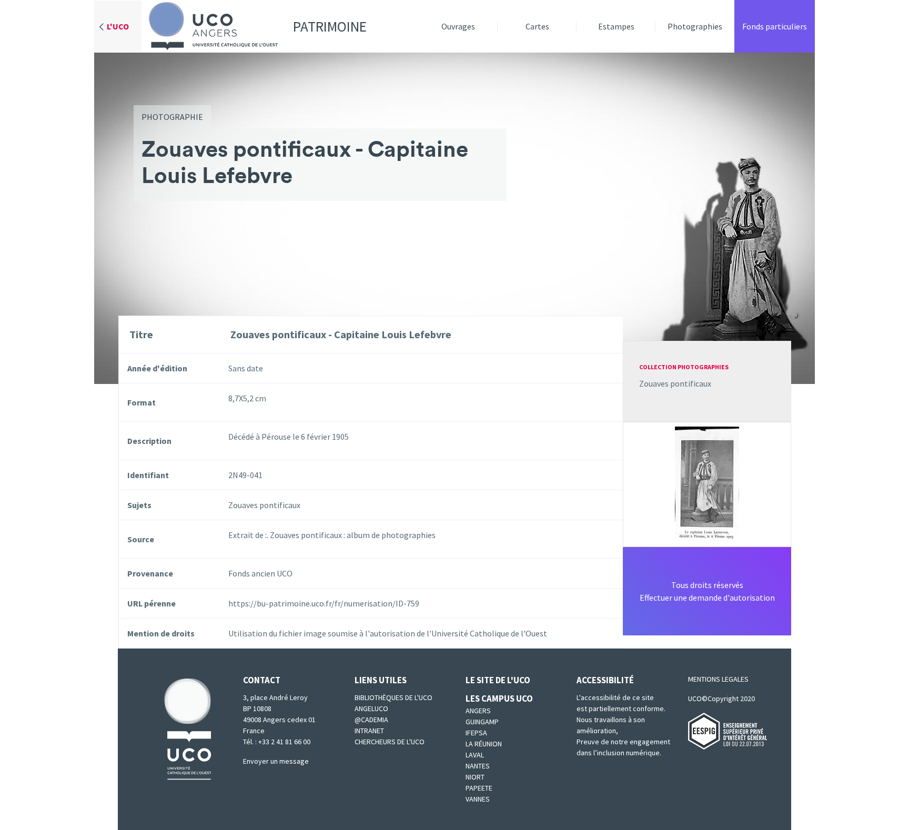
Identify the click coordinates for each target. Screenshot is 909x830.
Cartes (537, 26)
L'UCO (118, 26)
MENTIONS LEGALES (718, 679)
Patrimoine (330, 26)
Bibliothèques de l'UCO (393, 697)
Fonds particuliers (774, 26)
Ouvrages (458, 26)
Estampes (616, 26)
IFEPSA (476, 732)
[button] (707, 483)
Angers (478, 710)
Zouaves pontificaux (675, 383)
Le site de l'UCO (498, 680)
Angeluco (371, 708)
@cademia (371, 719)
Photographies (695, 26)
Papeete (479, 788)
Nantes (478, 766)
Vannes (478, 799)
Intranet (369, 730)
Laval (475, 755)
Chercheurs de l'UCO (390, 741)
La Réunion (484, 743)
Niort (475, 777)
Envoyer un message (276, 761)
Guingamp (482, 721)
